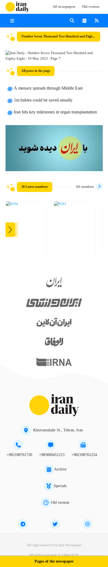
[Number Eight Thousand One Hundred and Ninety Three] (60, 204)
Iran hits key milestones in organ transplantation (55, 112)
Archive (60, 469)
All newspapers (64, 7)
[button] (10, 229)
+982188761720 (19, 455)
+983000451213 (52, 455)
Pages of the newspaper (54, 561)
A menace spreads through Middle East (48, 88)
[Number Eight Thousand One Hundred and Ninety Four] (12, 204)
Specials (60, 486)
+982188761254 (84, 455)
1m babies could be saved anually (43, 100)
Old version (90, 7)
